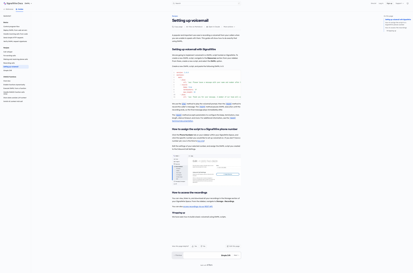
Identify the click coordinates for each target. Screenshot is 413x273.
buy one (200, 141)
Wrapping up (391, 31)
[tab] (8, 9)
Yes (195, 246)
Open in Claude (214, 27)
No (204, 246)
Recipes (175, 16)
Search (207, 3)
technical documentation (182, 121)
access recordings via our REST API (198, 206)
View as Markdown (196, 27)
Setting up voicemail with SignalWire (398, 19)
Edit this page (234, 246)
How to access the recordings (396, 28)
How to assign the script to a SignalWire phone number (395, 24)
